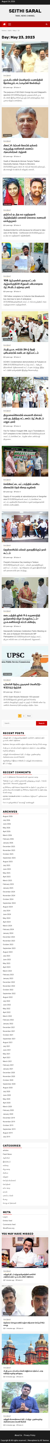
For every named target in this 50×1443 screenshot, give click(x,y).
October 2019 (8, 1125)
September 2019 (9, 1129)
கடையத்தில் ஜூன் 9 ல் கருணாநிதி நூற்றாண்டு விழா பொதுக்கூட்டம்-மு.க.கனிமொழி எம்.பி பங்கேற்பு (21, 619)
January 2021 (8, 1069)
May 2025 (6, 873)
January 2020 (8, 1114)
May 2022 (6, 1009)
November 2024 (9, 896)
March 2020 (7, 1107)
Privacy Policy (29, 1435)
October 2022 (8, 990)
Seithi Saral (25, 11)
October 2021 (8, 1035)
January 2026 (8, 843)
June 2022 (7, 1005)
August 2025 (8, 862)
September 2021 (9, 1039)
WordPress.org (8, 1228)
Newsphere (32, 1440)
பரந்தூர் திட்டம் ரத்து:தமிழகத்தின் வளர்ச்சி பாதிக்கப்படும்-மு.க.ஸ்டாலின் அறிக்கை (19, 1275)
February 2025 (8, 884)
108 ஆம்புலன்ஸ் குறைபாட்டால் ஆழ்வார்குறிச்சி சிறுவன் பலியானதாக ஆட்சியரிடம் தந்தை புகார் (23, 284)
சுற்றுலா (5, 1177)
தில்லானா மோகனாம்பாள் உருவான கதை (23, 777)
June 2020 (7, 1095)
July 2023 (6, 956)
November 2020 (9, 1076)
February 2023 (8, 975)
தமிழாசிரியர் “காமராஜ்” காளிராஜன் (21, 803)
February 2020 (8, 1110)
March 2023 (7, 971)
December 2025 (9, 846)
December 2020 (9, 1073)
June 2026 (7, 824)
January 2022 (8, 1024)
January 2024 (8, 933)
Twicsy (5, 781)
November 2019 (9, 1122)
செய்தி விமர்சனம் (9, 1180)
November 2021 (9, 1031)
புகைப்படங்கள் (8, 1196)
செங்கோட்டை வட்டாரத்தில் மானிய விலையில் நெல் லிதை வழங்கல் (21, 486)
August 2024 (8, 907)
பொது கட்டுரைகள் (9, 1203)
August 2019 (8, 1133)
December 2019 (9, 1118)
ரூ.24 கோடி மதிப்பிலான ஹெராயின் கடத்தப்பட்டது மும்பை (24, 787)
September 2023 (9, 948)
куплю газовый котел (11, 796)
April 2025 (6, 877)
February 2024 (8, 929)
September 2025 (9, 858)
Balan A (18, 87)
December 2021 (9, 1027)
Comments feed (9, 1224)
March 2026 (7, 835)
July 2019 (6, 1137)
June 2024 (7, 914)
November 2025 (9, 850)
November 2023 (9, 941)
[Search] (46, 24)
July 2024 (6, 911)
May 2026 (6, 828)
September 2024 (9, 903)
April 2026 (6, 831)
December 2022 (9, 982)
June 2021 (7, 1050)
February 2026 (8, 839)
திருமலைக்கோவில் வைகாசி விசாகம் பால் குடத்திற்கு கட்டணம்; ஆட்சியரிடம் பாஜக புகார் (23, 418)
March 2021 (7, 1061)
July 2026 (6, 820)
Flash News (7, 1154)
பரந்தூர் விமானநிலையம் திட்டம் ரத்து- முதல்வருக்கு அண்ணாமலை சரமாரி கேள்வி (22, 1420)
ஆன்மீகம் (6, 1158)
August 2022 (8, 997)
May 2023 (6, 963)
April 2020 (6, 1103)
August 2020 (8, 1088)
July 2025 (6, 865)
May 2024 (6, 918)
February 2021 (8, 1065)
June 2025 (7, 869)
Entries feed (7, 1221)
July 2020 (6, 1091)
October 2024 (8, 899)
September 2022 (9, 993)
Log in (5, 1217)
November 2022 (9, 986)
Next (29, 716)
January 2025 (8, 888)
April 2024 (6, 922)
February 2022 (8, 1020)
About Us (18, 1435)
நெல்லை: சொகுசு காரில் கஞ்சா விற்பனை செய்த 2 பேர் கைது (25, 744)
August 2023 (8, 952)
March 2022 (7, 1016)
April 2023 (6, 967)
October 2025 (8, 854)
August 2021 (8, 1042)
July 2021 (6, 1046)
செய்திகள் (7, 75)
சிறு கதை (6, 1169)
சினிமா (5, 1173)
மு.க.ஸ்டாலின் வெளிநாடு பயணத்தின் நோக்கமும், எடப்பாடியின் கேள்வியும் (23, 81)
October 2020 (8, 1080)
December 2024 (9, 892)
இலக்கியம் (7, 1162)
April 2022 (6, 1012)
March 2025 (7, 880)
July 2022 (6, 1001)
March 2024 (7, 926)
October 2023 (8, 944)
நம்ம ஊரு (6, 1188)
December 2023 (9, 937)
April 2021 (6, 1057)
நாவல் (5, 1192)
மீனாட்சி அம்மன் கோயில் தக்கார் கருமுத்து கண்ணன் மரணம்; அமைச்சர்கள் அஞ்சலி (20, 149)
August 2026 (8, 816)
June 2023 (7, 960)
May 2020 (6, 1099)
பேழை (5, 1199)
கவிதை (5, 1165)
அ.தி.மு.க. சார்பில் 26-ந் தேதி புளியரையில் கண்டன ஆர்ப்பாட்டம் (21, 351)
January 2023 (8, 978)
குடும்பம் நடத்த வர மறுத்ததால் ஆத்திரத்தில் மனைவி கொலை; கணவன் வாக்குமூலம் (24, 218)
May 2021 (6, 1054)
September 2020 (9, 1084)
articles (5, 1150)
